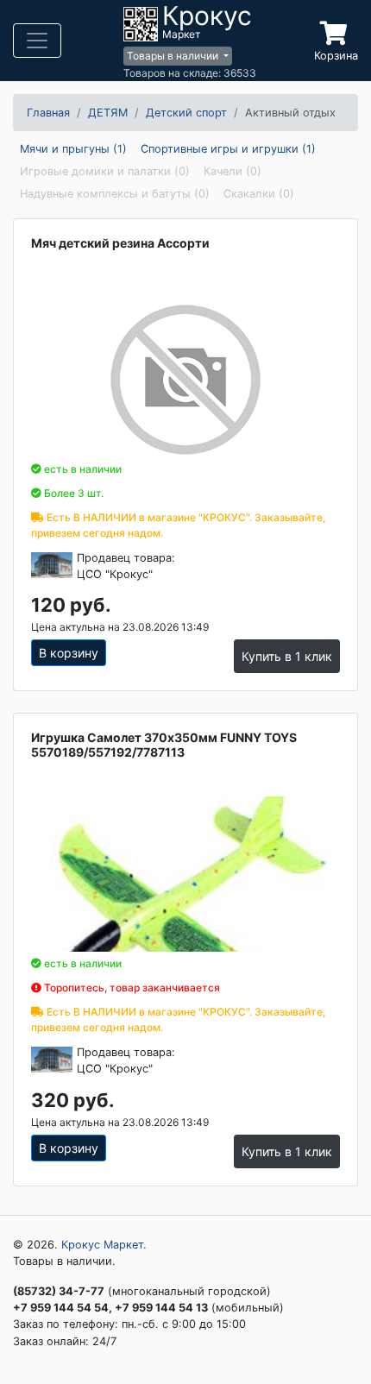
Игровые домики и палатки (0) (105, 171)
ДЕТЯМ (108, 112)
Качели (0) (232, 171)
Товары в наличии (174, 55)
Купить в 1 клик (287, 656)
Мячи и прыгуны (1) (73, 148)
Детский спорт (186, 112)
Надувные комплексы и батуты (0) (115, 193)
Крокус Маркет (102, 1244)
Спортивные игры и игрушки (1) (228, 148)
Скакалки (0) (258, 193)
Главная (48, 112)
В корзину (68, 652)
